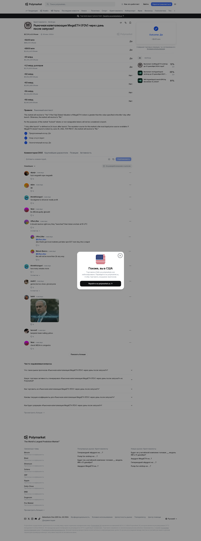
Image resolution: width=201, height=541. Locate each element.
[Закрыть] (120, 255)
